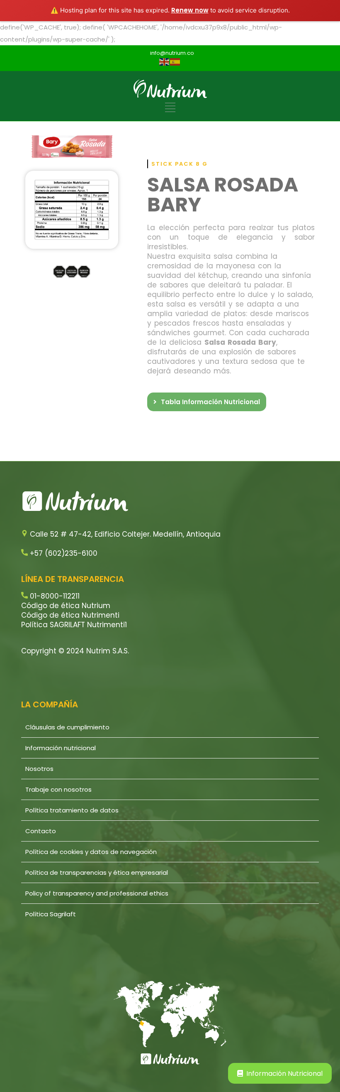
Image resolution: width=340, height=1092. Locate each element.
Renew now (190, 10)
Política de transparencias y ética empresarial (96, 872)
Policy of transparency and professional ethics (96, 893)
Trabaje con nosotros (58, 789)
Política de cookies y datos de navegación (91, 851)
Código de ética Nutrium (65, 606)
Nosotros (39, 768)
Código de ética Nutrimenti (70, 615)
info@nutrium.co (172, 53)
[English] (164, 61)
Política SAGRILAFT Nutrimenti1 (74, 625)
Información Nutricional (284, 1073)
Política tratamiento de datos (72, 810)
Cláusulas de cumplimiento (67, 727)
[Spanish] (175, 61)
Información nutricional (60, 748)
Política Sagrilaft (50, 914)
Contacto (40, 831)
